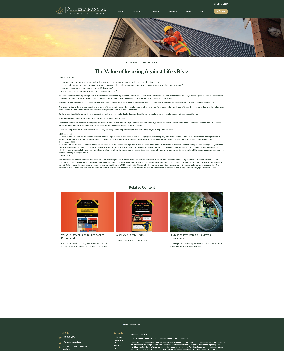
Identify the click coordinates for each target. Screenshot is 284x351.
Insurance (117, 346)
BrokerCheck (185, 338)
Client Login (222, 4)
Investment (118, 340)
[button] (120, 11)
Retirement (118, 337)
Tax (115, 349)
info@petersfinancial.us (72, 342)
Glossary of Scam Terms (130, 234)
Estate (116, 343)
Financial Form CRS (140, 334)
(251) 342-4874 (69, 337)
